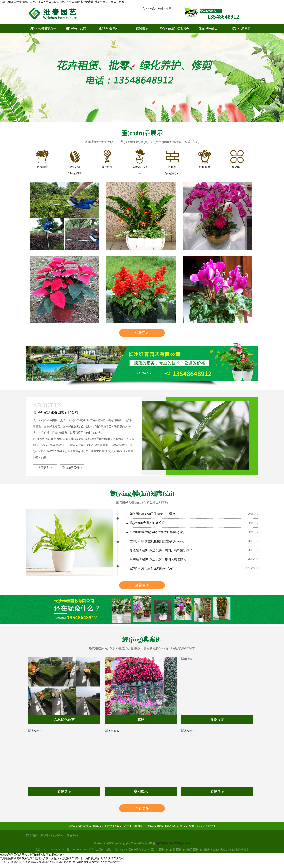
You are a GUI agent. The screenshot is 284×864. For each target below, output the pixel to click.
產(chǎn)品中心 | (124, 826)
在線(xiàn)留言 (208, 28)
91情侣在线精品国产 (12, 862)
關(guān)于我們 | (104, 826)
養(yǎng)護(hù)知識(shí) (175, 28)
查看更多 (142, 333)
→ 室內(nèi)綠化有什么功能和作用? (150, 568)
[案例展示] (217, 686)
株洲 (160, 8)
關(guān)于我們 (76, 28)
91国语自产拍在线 (61, 862)
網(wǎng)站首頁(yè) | (81, 826)
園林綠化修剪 (64, 720)
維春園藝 (72, 835)
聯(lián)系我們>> (72, 467)
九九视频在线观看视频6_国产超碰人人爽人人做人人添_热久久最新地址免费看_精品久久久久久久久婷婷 (62, 1)
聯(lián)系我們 (241, 28)
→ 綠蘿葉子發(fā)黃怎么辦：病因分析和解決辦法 (159, 550)
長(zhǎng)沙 (149, 8)
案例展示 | (140, 826)
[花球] (141, 686)
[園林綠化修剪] (64, 686)
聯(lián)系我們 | (206, 826)
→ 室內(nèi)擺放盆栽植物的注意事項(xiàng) (155, 541)
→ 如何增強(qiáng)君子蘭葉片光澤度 (150, 513)
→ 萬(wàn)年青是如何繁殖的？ (147, 523)
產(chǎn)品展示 (109, 28)
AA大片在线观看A (111, 862)
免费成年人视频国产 (37, 862)
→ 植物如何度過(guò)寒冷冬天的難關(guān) (155, 532)
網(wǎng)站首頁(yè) (43, 28)
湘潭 (168, 8)
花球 (140, 720)
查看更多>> (45, 467)
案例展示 (142, 28)
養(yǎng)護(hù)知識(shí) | (161, 826)
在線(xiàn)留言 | (186, 826)
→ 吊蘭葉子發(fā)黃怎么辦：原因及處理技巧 (156, 559)
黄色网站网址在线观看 (86, 862)
